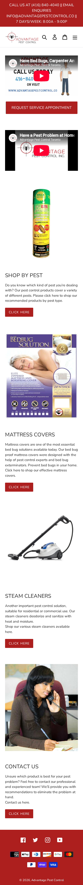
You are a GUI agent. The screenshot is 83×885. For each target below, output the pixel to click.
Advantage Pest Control (47, 880)
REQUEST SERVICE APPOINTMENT (42, 107)
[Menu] (75, 37)
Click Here (19, 312)
